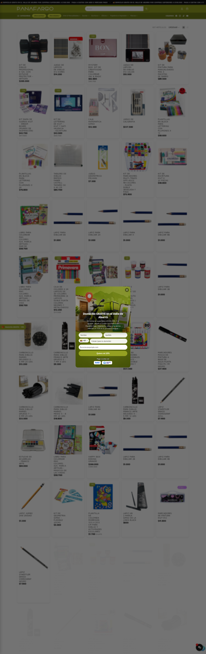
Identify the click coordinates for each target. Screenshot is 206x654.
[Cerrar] (127, 290)
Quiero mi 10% (103, 353)
